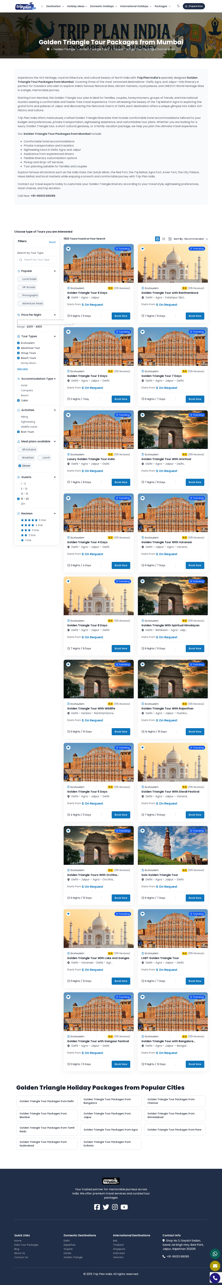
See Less (22, 369)
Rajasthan (70, 1245)
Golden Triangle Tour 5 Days (87, 792)
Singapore (119, 1249)
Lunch (46, 457)
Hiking (24, 416)
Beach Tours (28, 358)
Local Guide (29, 279)
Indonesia (119, 1253)
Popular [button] (26, 271)
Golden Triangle (64, 49)
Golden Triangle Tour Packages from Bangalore (107, 1101)
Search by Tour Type (30, 253)
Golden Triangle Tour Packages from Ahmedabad (171, 1115)
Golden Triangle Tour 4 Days (87, 542)
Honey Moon (28, 363)
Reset (52, 242)
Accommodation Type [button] (37, 379)
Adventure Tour (30, 348)
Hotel (24, 385)
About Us (19, 1253)
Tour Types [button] (29, 336)
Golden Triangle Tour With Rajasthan (167, 708)
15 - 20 (25, 499)
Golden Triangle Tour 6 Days (87, 293)
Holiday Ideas (75, 6)
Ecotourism (28, 343)
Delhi (67, 1240)
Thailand (118, 1245)
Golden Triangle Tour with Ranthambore (169, 293)
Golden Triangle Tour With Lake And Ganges (98, 958)
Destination (53, 6)
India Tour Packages (26, 1245)
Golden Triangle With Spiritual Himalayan (170, 625)
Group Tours (28, 353)
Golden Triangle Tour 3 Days (87, 376)
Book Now (121, 316)
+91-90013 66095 (178, 1256)
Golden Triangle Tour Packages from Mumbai (43, 1115)
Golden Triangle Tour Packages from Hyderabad (43, 1143)
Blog (16, 1249)
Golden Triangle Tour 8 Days (87, 625)
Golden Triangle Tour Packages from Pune (174, 1129)
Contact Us (21, 1257)
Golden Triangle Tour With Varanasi (166, 542)
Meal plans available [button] (35, 441)
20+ (23, 504)
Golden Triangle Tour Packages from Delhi (47, 1101)
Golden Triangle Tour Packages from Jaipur (107, 1115)
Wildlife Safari (29, 427)
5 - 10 (24, 489)
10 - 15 (24, 494)
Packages (161, 6)
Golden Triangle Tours (94, 49)
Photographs (30, 295)
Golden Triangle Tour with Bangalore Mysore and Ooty (167, 1043)
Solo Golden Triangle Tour (159, 875)
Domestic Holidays (102, 6)
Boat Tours (27, 432)
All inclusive (29, 449)
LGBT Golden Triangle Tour (160, 958)
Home (18, 1240)
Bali (115, 1240)
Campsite (27, 390)
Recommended (189, 239)
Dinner (26, 465)
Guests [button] (26, 477)
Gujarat (68, 1249)
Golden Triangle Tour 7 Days (161, 376)
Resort (25, 395)
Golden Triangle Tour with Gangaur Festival (98, 1041)
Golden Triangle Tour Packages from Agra (111, 1129)
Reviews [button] (27, 513)
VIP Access (28, 287)
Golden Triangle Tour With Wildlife (91, 708)
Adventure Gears (32, 303)
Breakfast (28, 457)
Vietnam (118, 1257)
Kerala (67, 1253)
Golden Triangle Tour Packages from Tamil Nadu (47, 1129)
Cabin (24, 400)
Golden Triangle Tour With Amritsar (166, 459)
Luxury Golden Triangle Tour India (91, 459)
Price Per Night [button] (31, 315)
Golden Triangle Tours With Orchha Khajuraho (92, 877)
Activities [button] (27, 410)
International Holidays (134, 6)
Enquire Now (196, 6)
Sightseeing (28, 421)
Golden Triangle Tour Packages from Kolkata (107, 1143)
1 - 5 (23, 483)
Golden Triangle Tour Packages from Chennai (171, 1101)
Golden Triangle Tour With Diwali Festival (170, 792)
